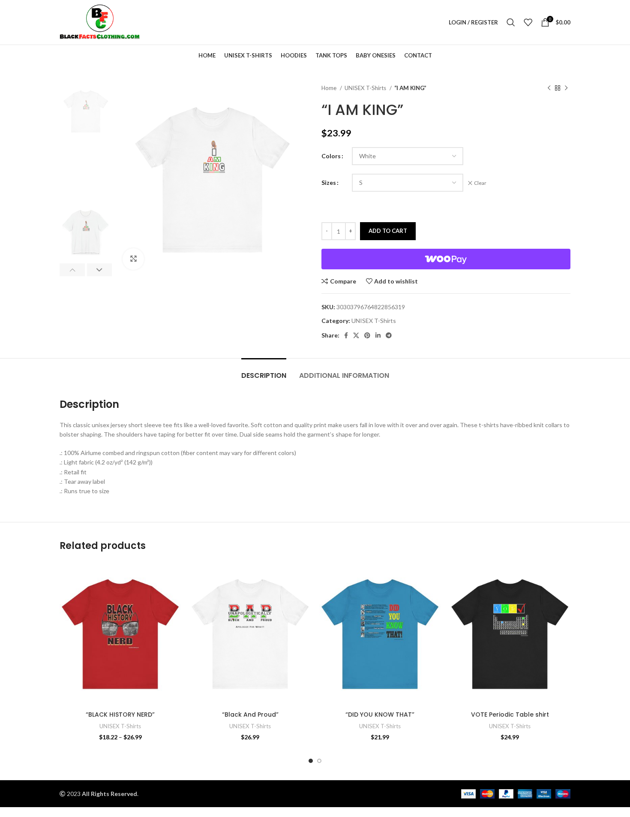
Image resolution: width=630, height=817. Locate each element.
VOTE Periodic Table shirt (510, 714)
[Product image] (120, 634)
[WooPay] (445, 259)
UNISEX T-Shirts (366, 87)
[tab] (263, 371)
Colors (331, 156)
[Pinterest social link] (367, 335)
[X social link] (356, 335)
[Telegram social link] (388, 335)
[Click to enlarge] (133, 259)
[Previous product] (549, 88)
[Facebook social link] (346, 335)
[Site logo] (100, 21)
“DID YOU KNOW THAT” (379, 714)
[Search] (510, 22)
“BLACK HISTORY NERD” (120, 714)
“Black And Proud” (250, 714)
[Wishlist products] (528, 22)
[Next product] (566, 88)
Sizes (328, 182)
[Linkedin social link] (378, 335)
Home (329, 87)
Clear (480, 183)
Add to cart (388, 230)
